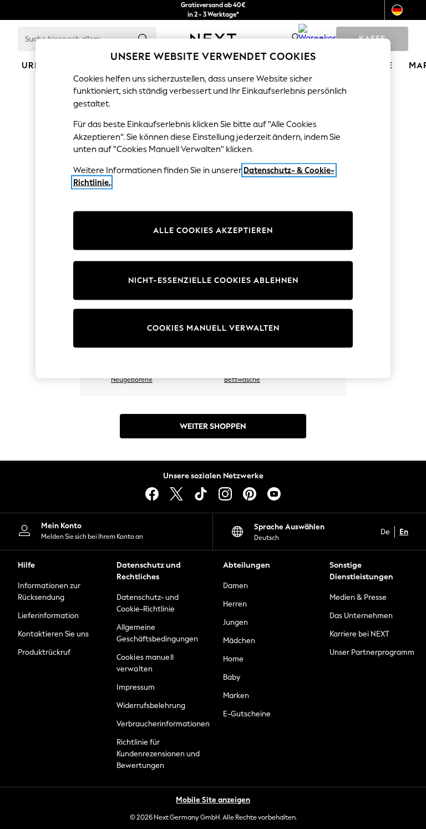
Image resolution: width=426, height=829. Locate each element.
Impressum (135, 687)
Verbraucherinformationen (159, 724)
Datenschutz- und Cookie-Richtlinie (147, 603)
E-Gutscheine (247, 714)
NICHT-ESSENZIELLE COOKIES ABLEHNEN (213, 280)
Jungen (235, 622)
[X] (176, 494)
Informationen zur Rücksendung (49, 591)
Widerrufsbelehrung (150, 705)
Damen (235, 585)
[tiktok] (201, 494)
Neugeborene (132, 379)
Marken (236, 695)
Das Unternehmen (361, 615)
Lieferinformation (48, 615)
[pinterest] (249, 494)
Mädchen (239, 640)
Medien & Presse (358, 597)
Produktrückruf (44, 652)
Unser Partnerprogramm (371, 652)
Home (233, 659)
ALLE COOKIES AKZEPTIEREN (213, 230)
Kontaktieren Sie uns (53, 634)
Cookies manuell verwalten (145, 663)
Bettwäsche (242, 379)
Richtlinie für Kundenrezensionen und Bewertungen (158, 753)
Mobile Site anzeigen (213, 800)
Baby (231, 677)
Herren (235, 604)
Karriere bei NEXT (359, 634)
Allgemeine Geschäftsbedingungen (157, 633)
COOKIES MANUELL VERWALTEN (213, 327)
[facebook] (152, 494)
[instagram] (225, 494)
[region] (213, 208)
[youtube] (274, 494)
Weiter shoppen (213, 426)
